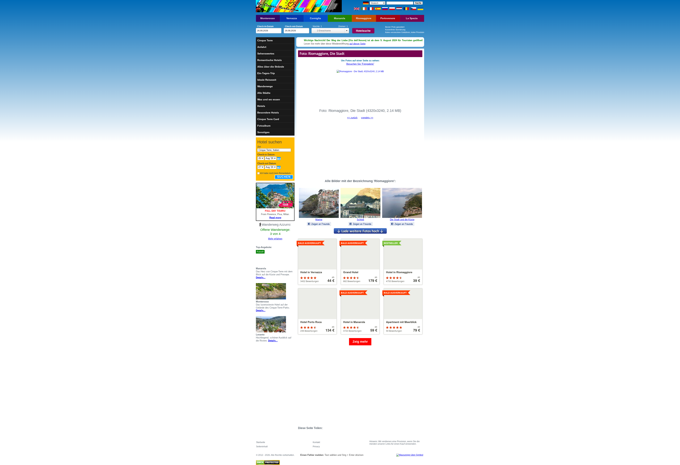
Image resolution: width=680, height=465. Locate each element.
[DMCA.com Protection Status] (268, 461)
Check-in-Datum (265, 26)
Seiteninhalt (262, 446)
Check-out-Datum (294, 26)
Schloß (360, 219)
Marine (318, 219)
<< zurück (352, 117)
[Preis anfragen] (293, 258)
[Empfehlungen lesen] (288, 258)
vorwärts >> (367, 117)
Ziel (259, 147)
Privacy (316, 446)
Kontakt (316, 442)
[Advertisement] (360, 147)
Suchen (284, 176)
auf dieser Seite (357, 43)
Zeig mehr (360, 341)
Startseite (260, 442)
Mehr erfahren (275, 238)
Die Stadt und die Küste (402, 219)
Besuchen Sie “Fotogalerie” (360, 64)
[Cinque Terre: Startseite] (277, 6)
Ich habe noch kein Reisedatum (275, 173)
